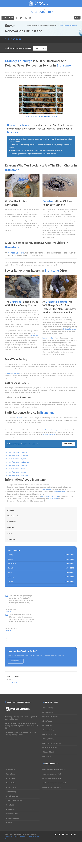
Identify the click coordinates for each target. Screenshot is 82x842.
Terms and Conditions (12, 836)
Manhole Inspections (50, 747)
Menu (77, 17)
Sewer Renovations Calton (16, 469)
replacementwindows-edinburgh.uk (54, 783)
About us (10, 510)
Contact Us (68, 443)
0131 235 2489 (13, 39)
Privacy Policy (23, 836)
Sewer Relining (10, 805)
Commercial (11, 522)
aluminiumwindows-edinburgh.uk (54, 769)
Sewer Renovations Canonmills (18, 475)
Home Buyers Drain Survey (50, 496)
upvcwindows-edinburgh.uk (52, 778)
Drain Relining (47, 721)
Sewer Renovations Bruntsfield (18, 455)
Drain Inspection (48, 712)
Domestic (10, 527)
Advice (9, 533)
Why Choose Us (13, 516)
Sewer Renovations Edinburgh (17, 452)
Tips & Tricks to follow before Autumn (41, 117)
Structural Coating (60, 492)
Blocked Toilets (11, 787)
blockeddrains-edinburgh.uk (52, 787)
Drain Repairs (47, 725)
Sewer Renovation (12, 814)
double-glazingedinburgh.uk (52, 774)
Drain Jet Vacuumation (50, 717)
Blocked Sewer (11, 778)
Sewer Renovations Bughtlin (17, 459)
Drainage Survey (48, 739)
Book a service (8, 17)
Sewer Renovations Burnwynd (17, 465)
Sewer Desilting (11, 792)
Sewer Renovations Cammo (17, 472)
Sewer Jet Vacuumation (14, 801)
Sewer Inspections (12, 796)
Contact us (11, 539)
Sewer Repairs (46, 489)
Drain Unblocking (48, 730)
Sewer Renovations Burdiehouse (18, 462)
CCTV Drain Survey (49, 734)
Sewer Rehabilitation (12, 818)
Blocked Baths (53, 499)
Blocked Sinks (10, 783)
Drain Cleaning (48, 708)
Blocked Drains (11, 774)
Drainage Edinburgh (20, 709)
